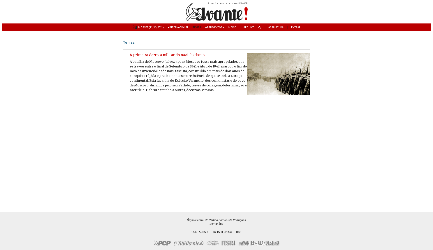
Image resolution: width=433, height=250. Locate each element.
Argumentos (214, 27)
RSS (239, 232)
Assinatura (275, 27)
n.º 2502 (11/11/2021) (151, 27)
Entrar (296, 27)
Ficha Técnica (222, 232)
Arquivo (249, 27)
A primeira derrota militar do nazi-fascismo (167, 55)
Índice (232, 27)
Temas (197, 27)
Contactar (199, 232)
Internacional (179, 27)
